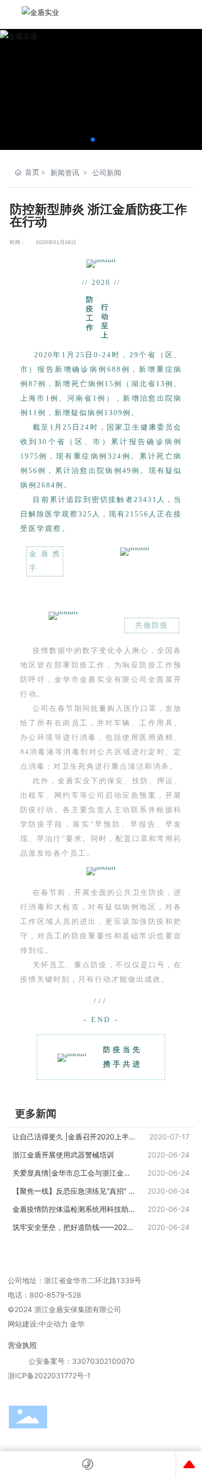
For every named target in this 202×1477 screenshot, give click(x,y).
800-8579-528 (55, 1294)
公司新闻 (106, 172)
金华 (77, 1323)
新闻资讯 (64, 172)
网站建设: (23, 1323)
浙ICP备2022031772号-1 (49, 1375)
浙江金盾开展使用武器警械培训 (63, 1154)
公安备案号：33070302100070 (81, 1361)
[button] (93, 140)
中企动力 (53, 1323)
